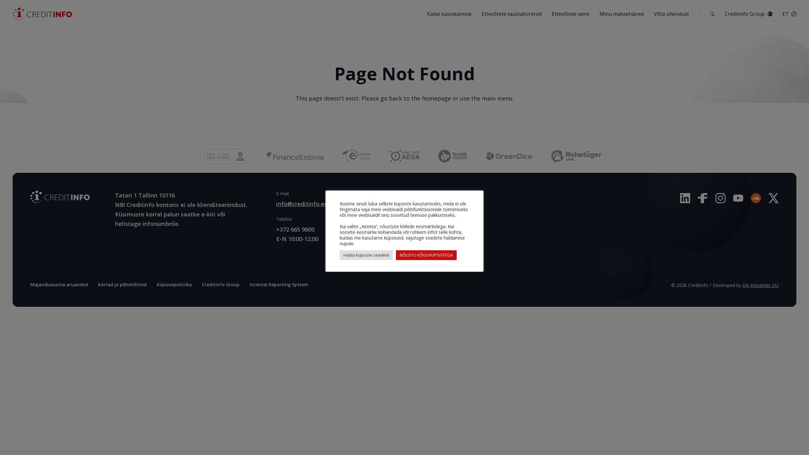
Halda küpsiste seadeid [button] (366, 255)
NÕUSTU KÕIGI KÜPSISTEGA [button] (426, 255)
